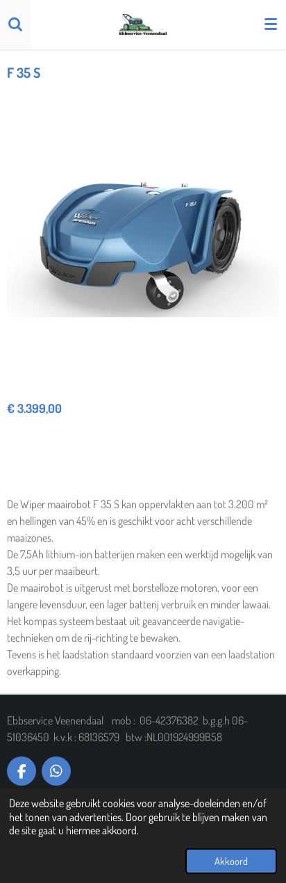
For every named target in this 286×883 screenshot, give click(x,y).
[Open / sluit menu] (270, 24)
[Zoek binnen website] (15, 24)
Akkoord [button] (231, 860)
